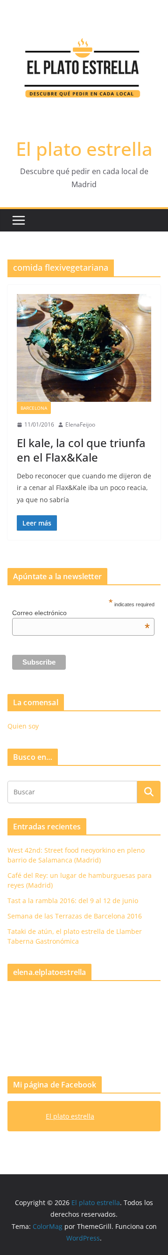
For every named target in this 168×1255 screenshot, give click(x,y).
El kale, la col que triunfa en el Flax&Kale (81, 450)
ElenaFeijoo (80, 424)
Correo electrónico (81, 613)
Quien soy (23, 726)
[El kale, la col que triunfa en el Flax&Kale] (84, 348)
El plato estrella (84, 148)
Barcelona (34, 408)
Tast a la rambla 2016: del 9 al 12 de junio (72, 900)
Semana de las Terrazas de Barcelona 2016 (74, 915)
